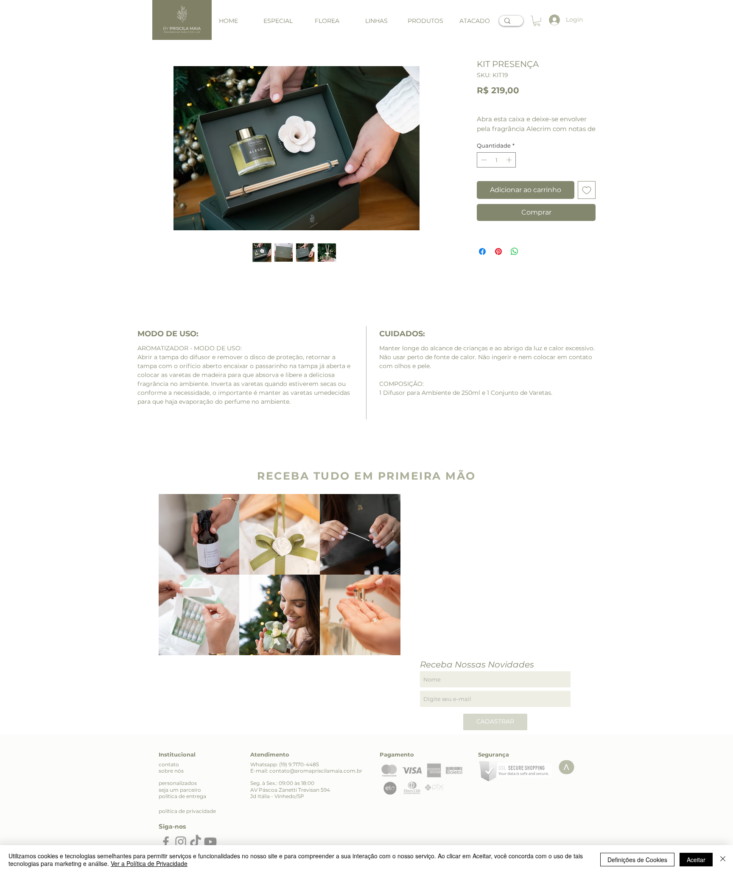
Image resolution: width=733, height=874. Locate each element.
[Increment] (510, 160)
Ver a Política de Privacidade (149, 863)
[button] (376, 21)
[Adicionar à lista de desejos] (587, 190)
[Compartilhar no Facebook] (482, 251)
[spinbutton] (496, 160)
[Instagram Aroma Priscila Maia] (180, 842)
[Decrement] (483, 160)
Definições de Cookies (637, 859)
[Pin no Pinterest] (498, 251)
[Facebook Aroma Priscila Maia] (166, 842)
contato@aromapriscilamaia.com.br (315, 771)
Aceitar (696, 859)
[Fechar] (723, 859)
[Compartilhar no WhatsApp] (514, 251)
